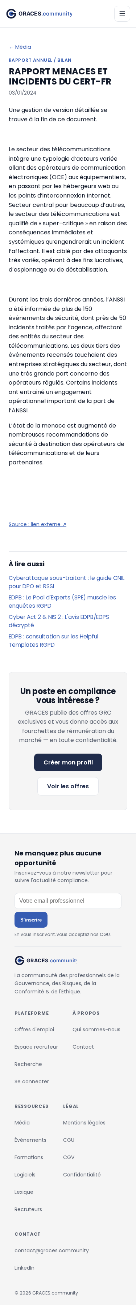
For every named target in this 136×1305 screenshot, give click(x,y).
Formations (29, 1157)
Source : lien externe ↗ (37, 524)
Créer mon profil (68, 762)
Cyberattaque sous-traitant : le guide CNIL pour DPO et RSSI (66, 582)
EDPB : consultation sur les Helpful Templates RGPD (53, 641)
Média (22, 1122)
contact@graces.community (52, 1250)
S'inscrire (31, 920)
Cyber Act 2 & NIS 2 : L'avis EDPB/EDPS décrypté (59, 621)
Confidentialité (82, 1174)
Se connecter (32, 1081)
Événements (30, 1140)
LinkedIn (24, 1267)
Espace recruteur (36, 1046)
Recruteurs (28, 1209)
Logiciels (25, 1174)
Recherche (28, 1064)
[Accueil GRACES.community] (39, 13)
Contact (83, 1046)
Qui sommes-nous (96, 1029)
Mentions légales (84, 1122)
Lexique (24, 1192)
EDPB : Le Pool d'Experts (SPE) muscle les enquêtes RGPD (62, 602)
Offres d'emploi (34, 1029)
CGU (68, 1140)
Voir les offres (68, 786)
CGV (68, 1157)
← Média (20, 47)
